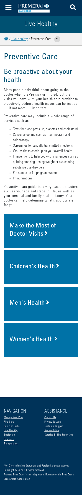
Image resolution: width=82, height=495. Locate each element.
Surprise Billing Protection (58, 435)
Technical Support (54, 426)
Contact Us (50, 417)
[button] (73, 8)
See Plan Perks (12, 426)
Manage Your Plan (13, 417)
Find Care (9, 422)
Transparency (11, 443)
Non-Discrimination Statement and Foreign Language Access (36, 465)
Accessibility (51, 430)
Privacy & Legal (53, 422)
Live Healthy (19, 39)
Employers (9, 435)
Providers (9, 439)
